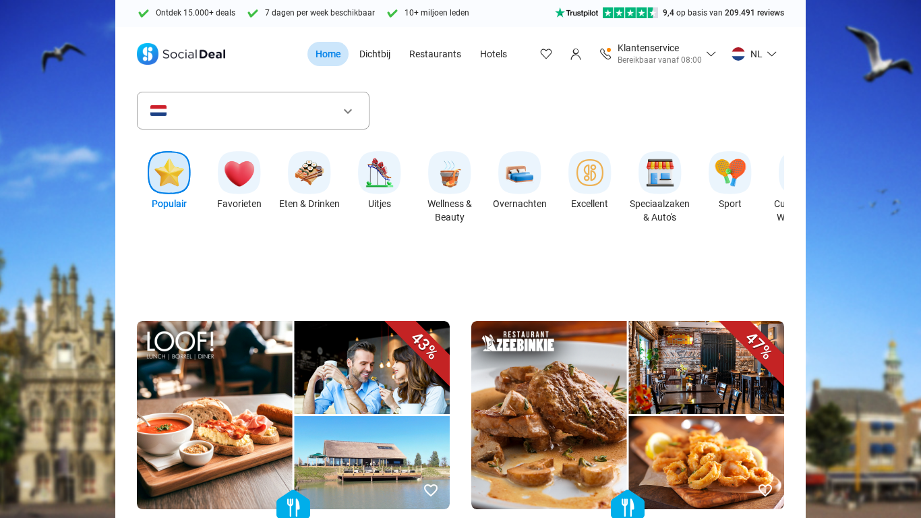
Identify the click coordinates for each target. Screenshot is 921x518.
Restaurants (435, 54)
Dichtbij (374, 54)
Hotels (493, 54)
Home (328, 54)
